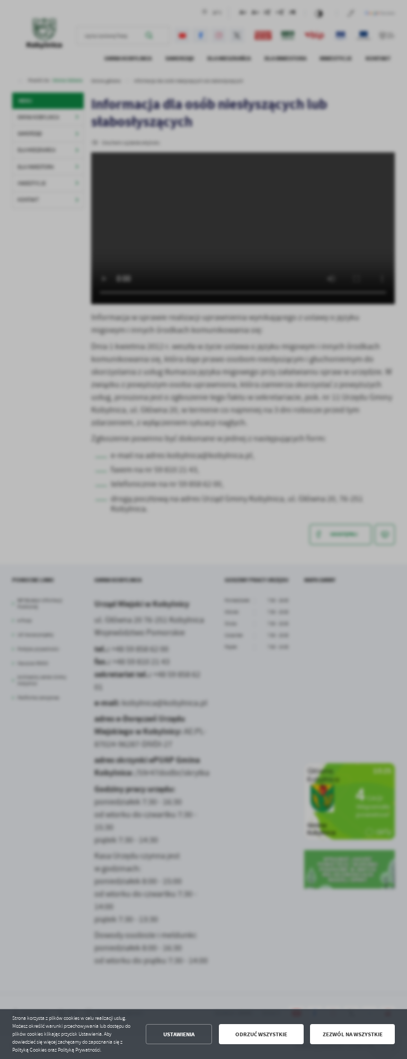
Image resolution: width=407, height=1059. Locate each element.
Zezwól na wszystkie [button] (353, 1034)
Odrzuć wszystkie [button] (261, 1034)
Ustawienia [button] (178, 1034)
